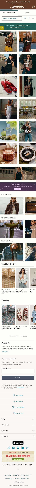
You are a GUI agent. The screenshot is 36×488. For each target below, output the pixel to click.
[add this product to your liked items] (13, 270)
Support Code (25, 478)
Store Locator (19, 395)
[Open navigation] (33, 18)
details (25, 336)
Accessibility (8, 478)
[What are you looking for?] (20, 19)
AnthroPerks (19, 401)
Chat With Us (19, 413)
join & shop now (18, 6)
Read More (5, 351)
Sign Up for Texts (19, 407)
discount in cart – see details (18, 7)
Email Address (6, 368)
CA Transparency (25, 475)
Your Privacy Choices (18, 482)
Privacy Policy (20, 387)
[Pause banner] (33, 7)
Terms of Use (16, 475)
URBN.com (16, 478)
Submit (18, 377)
